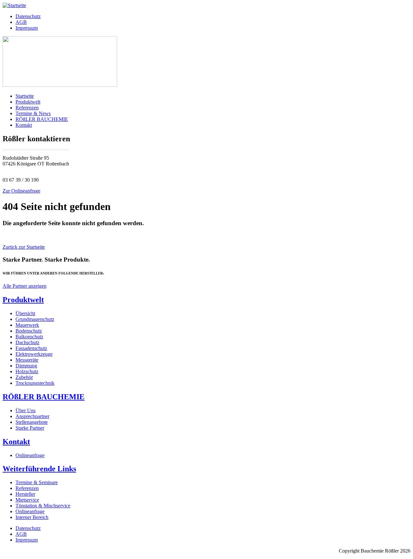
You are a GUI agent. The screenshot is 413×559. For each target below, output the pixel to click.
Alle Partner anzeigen (24, 286)
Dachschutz (27, 342)
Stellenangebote (31, 422)
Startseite (24, 96)
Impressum (26, 28)
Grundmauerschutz (34, 319)
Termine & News (33, 113)
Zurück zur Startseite (24, 247)
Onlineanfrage (30, 455)
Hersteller (25, 494)
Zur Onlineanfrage (21, 191)
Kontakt (23, 125)
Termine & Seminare (36, 482)
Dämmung (26, 365)
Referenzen (27, 107)
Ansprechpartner (32, 416)
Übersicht (25, 313)
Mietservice (27, 500)
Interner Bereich (31, 517)
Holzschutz (26, 371)
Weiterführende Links (39, 468)
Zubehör (24, 377)
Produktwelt (27, 102)
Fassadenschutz (31, 348)
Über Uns (25, 410)
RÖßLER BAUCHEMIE (41, 119)
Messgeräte (26, 360)
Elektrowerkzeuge (34, 354)
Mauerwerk (27, 325)
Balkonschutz (29, 336)
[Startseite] (14, 5)
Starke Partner (29, 428)
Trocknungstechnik (35, 383)
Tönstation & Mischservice (42, 505)
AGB (21, 22)
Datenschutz (28, 16)
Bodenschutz (28, 331)
